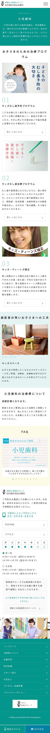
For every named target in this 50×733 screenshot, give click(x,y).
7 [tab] (30, 479)
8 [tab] (33, 479)
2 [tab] (16, 479)
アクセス (9, 534)
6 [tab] (28, 479)
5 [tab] (25, 479)
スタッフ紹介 (10, 672)
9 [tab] (36, 479)
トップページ (10, 646)
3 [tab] (19, 479)
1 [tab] (13, 479)
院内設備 (8, 666)
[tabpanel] (25, 457)
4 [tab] (22, 479)
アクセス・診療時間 (13, 685)
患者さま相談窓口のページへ (23, 608)
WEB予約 (10, 524)
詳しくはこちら (15, 131)
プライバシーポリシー (14, 692)
